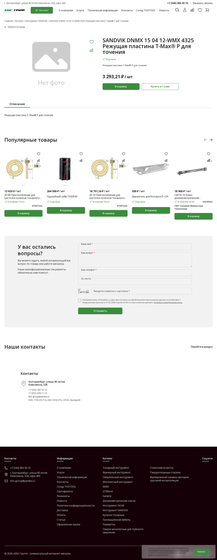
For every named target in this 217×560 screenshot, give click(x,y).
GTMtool (108, 491)
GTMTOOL (37, 205)
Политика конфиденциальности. (168, 302)
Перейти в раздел (202, 346)
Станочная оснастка (161, 467)
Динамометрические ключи (119, 500)
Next (211, 140)
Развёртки (109, 524)
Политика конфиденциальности (76, 505)
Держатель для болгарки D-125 (150, 196)
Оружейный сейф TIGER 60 (62, 196)
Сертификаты (65, 491)
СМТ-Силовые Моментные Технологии (188, 207)
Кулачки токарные (113, 515)
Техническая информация (103, 10)
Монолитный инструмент (118, 482)
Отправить (100, 310)
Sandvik (107, 496)
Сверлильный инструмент (118, 477)
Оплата (61, 515)
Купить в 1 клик (160, 86)
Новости (164, 10)
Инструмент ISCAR (113, 505)
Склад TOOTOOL (145, 10)
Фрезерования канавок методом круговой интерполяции (169, 479)
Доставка (62, 510)
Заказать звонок (203, 3)
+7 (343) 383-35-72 (177, 3)
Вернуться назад (16, 26)
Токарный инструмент (116, 467)
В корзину (121, 86)
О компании (66, 10)
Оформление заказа (68, 524)
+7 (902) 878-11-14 (38, 393)
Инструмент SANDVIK (115, 510)
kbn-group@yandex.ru (39, 396)
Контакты (127, 10)
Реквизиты (63, 496)
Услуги (80, 10)
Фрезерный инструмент (117, 472)
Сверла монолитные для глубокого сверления (123, 531)
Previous (205, 140)
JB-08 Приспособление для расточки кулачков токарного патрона (22, 196)
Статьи (61, 519)
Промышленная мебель (116, 519)
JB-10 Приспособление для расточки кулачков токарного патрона (107, 196)
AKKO (106, 486)
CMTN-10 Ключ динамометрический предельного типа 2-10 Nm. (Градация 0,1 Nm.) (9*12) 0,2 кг (192, 196)
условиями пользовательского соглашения (168, 550)
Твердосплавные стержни (165, 472)
